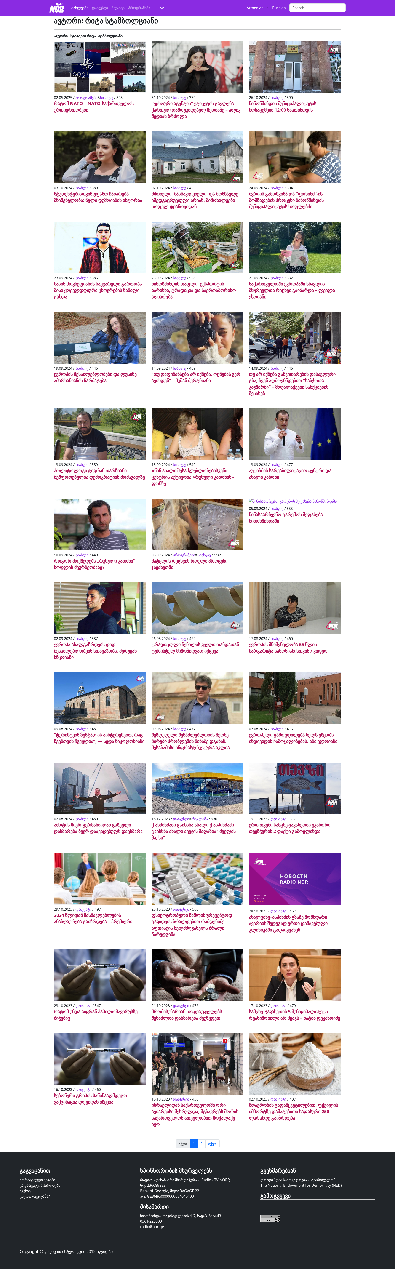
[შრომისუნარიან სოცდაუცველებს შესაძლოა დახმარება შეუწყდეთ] (198, 975)
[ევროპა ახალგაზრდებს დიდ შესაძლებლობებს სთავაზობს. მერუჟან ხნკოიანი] (100, 608)
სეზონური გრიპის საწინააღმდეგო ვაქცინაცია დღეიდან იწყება (90, 1098)
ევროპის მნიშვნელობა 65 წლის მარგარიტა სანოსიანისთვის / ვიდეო (288, 647)
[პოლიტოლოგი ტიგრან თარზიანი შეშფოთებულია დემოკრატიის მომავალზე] (100, 434)
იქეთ (212, 1143)
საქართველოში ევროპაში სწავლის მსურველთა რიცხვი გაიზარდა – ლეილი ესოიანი (292, 290)
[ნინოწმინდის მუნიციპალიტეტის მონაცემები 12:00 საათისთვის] (295, 67)
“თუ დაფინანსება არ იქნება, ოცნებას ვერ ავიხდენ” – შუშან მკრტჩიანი (196, 377)
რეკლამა (200, 818)
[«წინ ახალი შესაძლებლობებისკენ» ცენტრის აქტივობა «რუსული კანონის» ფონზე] (198, 434)
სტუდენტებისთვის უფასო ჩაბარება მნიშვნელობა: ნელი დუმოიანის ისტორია (98, 197)
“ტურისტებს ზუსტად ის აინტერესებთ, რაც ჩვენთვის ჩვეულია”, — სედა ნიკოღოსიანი (99, 738)
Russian (279, 7)
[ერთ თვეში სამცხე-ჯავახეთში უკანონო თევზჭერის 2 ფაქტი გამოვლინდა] (295, 789)
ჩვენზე (25, 1190)
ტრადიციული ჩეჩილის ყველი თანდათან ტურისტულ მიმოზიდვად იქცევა (195, 647)
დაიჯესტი (100, 7)
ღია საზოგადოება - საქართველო (304, 1179)
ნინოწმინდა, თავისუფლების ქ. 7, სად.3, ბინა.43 (180, 1215)
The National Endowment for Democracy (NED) (301, 1185)
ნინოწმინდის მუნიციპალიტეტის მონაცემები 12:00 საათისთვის (282, 106)
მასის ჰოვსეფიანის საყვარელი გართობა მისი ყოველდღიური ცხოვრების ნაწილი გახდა (98, 290)
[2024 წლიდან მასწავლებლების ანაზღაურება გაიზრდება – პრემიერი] (100, 879)
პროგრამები (139, 7)
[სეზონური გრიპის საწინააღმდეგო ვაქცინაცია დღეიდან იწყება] (100, 1059)
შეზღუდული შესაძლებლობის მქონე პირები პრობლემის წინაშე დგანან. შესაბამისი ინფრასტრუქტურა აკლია (191, 741)
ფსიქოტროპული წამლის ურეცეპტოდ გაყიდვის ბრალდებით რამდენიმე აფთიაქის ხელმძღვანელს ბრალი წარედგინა (192, 924)
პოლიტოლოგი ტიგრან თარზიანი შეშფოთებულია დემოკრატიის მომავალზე (99, 473)
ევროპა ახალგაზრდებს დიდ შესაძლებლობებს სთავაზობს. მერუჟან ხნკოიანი (95, 650)
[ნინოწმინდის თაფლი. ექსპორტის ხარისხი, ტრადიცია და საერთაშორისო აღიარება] (198, 248)
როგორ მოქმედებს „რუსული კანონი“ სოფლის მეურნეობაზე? (94, 564)
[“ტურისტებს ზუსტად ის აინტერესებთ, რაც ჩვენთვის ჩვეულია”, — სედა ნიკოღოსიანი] (100, 698)
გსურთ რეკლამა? (35, 1196)
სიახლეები (79, 7)
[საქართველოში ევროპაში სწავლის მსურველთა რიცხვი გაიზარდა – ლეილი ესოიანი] (295, 248)
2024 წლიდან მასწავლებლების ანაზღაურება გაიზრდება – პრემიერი (93, 918)
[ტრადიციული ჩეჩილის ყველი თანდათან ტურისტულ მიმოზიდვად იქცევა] (198, 608)
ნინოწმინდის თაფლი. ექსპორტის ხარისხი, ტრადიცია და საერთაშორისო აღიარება (194, 290)
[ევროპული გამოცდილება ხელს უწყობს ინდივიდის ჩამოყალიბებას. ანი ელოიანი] (295, 698)
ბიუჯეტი (118, 7)
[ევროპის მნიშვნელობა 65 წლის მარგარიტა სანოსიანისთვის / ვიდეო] (295, 608)
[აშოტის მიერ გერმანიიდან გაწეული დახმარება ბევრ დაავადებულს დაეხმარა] (100, 789)
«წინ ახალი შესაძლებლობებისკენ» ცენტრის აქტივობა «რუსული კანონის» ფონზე (193, 476)
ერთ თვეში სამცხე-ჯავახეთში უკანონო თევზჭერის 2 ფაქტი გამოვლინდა (290, 828)
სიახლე (106, 97)
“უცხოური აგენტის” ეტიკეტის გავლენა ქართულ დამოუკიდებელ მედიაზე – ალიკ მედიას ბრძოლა (196, 109)
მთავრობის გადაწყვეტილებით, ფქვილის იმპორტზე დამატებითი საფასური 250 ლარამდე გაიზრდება (293, 1111)
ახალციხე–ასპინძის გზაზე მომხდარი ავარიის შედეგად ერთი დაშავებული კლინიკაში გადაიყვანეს (288, 923)
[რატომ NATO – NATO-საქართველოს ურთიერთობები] (100, 67)
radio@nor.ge (152, 1226)
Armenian (255, 7)
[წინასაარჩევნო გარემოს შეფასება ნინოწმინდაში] (293, 501)
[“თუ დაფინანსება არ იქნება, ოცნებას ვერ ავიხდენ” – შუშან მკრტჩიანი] (198, 338)
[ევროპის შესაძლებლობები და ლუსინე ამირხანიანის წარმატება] (100, 338)
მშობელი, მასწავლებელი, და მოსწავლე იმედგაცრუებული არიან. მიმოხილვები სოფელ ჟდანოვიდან (195, 200)
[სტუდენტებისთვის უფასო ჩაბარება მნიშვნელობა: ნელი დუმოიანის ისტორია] (100, 157)
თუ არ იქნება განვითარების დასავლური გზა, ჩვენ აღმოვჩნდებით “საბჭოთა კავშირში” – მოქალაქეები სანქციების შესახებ (292, 383)
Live (160, 7)
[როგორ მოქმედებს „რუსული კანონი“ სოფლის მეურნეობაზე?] (100, 525)
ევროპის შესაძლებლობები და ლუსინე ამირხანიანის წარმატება (95, 377)
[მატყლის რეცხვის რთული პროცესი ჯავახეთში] (198, 525)
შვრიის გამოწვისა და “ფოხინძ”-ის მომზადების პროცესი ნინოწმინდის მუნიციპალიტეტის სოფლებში (286, 200)
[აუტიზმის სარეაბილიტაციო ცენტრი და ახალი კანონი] (295, 434)
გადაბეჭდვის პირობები (40, 1185)
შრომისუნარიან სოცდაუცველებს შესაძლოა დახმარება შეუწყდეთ (187, 1014)
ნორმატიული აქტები (37, 1179)
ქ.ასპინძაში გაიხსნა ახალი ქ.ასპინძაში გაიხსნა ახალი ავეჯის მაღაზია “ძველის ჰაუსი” (194, 831)
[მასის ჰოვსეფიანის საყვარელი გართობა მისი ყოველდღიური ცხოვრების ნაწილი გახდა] (100, 248)
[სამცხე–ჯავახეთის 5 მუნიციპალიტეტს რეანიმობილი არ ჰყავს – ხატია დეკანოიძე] (295, 975)
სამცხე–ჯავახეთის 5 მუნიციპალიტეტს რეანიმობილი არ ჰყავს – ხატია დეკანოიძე (294, 1014)
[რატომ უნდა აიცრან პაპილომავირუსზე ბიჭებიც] (100, 975)
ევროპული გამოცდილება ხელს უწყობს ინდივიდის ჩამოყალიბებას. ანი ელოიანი (293, 738)
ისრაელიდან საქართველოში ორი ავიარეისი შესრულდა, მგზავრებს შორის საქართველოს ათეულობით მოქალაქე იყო (195, 1114)
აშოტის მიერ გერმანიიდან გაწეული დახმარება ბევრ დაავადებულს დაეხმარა (98, 828)
